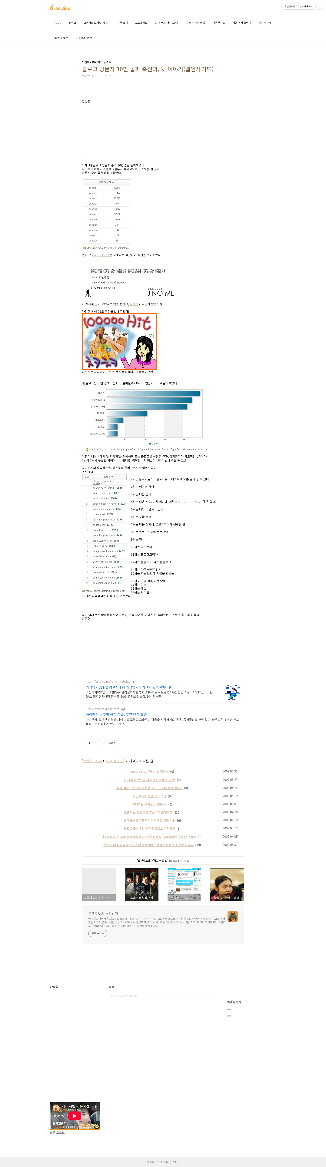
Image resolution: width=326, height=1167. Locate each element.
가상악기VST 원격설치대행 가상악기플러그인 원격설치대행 (129, 687)
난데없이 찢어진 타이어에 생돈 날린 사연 (149, 820)
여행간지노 (219, 23)
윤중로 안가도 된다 (187, 501)
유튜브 (72, 23)
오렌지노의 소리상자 (103, 913)
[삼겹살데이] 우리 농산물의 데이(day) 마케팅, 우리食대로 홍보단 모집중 (149, 836)
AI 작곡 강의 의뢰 (195, 23)
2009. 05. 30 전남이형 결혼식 (149, 771)
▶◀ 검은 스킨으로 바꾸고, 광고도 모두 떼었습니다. (149, 788)
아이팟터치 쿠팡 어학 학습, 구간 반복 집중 (116, 714)
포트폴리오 (141, 23)
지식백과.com (84, 38)
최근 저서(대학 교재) (166, 23)
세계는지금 (265, 23)
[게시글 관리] (98, 743)
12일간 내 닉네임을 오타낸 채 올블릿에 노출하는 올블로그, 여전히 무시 (148, 845)
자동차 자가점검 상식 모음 (149, 796)
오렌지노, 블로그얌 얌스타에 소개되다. (148, 812)
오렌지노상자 (92, 760)
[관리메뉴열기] (319, 6)
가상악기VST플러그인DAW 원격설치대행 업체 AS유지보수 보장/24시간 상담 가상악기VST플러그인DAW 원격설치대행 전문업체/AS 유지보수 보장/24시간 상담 (149, 694)
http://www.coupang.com (102, 708)
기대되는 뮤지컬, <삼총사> (149, 804)
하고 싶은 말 (115, 760)
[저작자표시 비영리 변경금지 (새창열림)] (124, 743)
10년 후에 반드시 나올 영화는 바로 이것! (149, 780)
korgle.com (61, 38)
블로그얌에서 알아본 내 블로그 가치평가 (149, 828)
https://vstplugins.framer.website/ (108, 681)
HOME (57, 23)
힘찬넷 (105, 255)
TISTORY (163, 1161)
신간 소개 (122, 23)
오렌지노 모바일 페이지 (97, 23)
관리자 (175, 1161)
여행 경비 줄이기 (241, 23)
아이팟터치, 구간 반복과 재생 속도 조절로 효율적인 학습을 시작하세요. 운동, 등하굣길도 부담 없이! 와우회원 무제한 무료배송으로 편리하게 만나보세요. (162, 721)
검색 (213, 995)
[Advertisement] (163, 129)
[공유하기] (93, 743)
